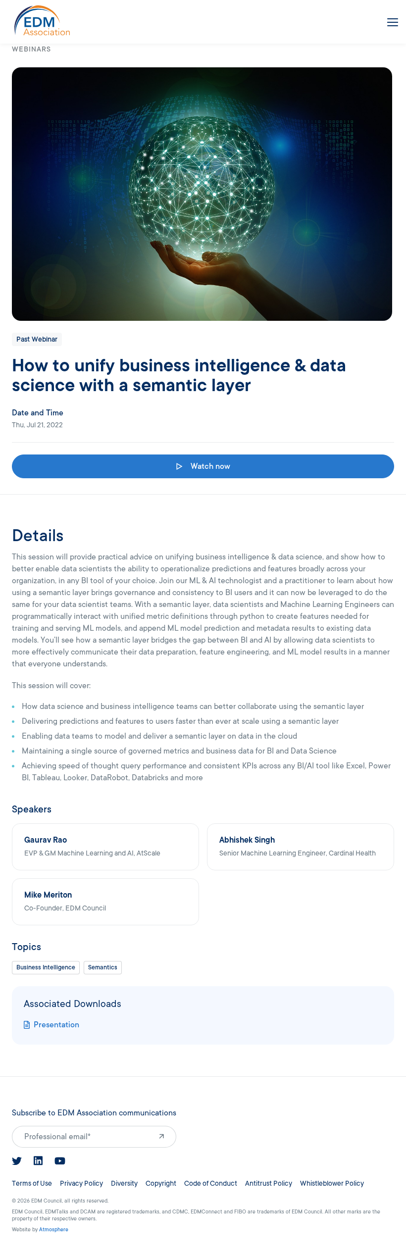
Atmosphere (53, 1229)
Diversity (124, 1183)
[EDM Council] (42, 20)
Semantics (102, 967)
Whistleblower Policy (332, 1183)
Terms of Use (32, 1183)
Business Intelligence (45, 967)
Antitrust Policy (268, 1183)
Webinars (31, 49)
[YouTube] (59, 1161)
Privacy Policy (81, 1183)
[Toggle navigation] (390, 20)
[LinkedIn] (38, 1161)
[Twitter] (17, 1161)
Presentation (56, 1024)
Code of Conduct (210, 1183)
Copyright (161, 1183)
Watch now (210, 466)
